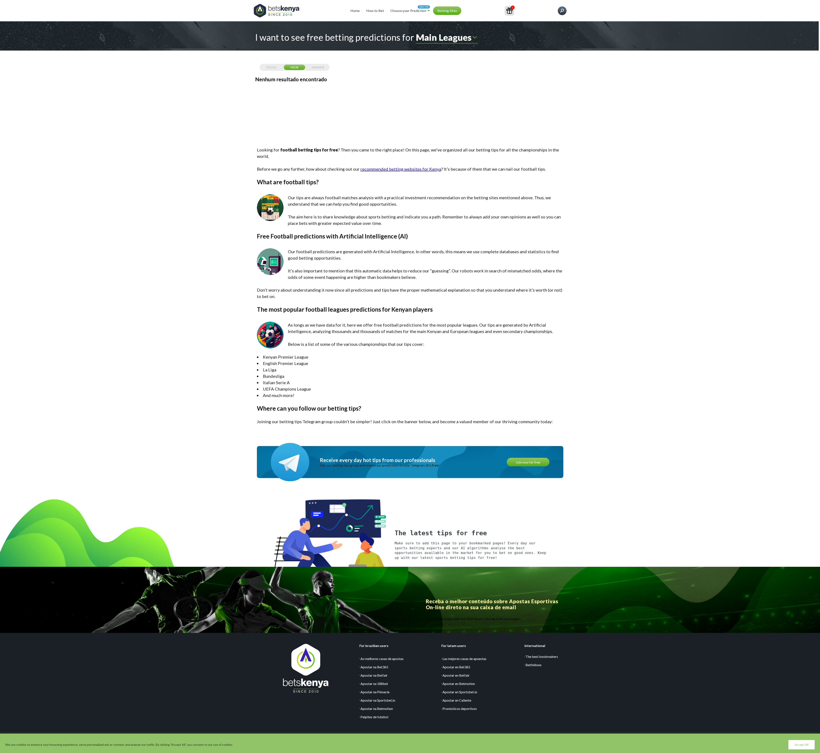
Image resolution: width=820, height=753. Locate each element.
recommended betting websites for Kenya (400, 169)
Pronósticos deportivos (459, 708)
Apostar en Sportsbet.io (459, 692)
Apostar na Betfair (374, 675)
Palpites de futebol (374, 717)
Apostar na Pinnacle (375, 692)
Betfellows (534, 665)
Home (355, 11)
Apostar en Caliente (456, 700)
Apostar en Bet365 (456, 667)
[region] (410, 743)
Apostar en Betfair (456, 675)
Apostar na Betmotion (376, 708)
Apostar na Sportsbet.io (377, 700)
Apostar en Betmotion (458, 684)
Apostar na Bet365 (374, 667)
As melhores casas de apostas (382, 659)
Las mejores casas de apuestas (464, 659)
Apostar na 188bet (374, 684)
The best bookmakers (542, 656)
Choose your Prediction (408, 11)
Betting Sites (447, 11)
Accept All (801, 744)
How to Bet (375, 11)
